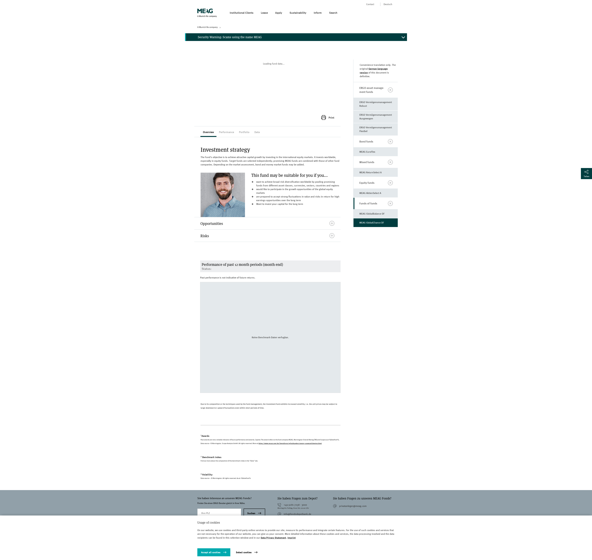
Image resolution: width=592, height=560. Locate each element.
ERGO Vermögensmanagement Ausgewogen (375, 116)
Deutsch (388, 4)
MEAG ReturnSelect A (370, 172)
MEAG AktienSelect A (370, 193)
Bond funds (366, 141)
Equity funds (366, 182)
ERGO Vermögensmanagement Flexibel (375, 129)
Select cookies (244, 552)
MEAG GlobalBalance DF (371, 213)
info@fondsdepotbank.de (297, 514)
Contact (370, 4)
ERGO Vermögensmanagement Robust (375, 104)
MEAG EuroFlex (367, 151)
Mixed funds (366, 162)
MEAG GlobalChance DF (371, 222)
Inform (318, 12)
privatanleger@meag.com (353, 506)
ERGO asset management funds (371, 89)
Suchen (251, 513)
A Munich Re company (207, 27)
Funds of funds (368, 203)
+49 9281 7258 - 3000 (295, 504)
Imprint (292, 537)
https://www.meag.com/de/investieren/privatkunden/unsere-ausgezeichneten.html (290, 443)
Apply (278, 12)
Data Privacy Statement (273, 537)
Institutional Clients (241, 12)
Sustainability (298, 12)
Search (333, 12)
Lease (264, 12)
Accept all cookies (210, 552)
